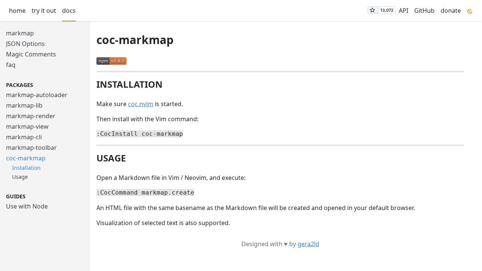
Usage (20, 176)
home (17, 10)
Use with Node (27, 206)
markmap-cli (24, 137)
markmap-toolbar (31, 147)
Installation (26, 167)
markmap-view (27, 126)
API (403, 10)
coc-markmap (26, 158)
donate (451, 10)
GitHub (424, 10)
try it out (44, 10)
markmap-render (30, 116)
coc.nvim (140, 104)
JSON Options (25, 44)
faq (10, 65)
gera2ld (308, 244)
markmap (20, 33)
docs (69, 10)
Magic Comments (31, 54)
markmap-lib (24, 105)
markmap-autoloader (36, 95)
